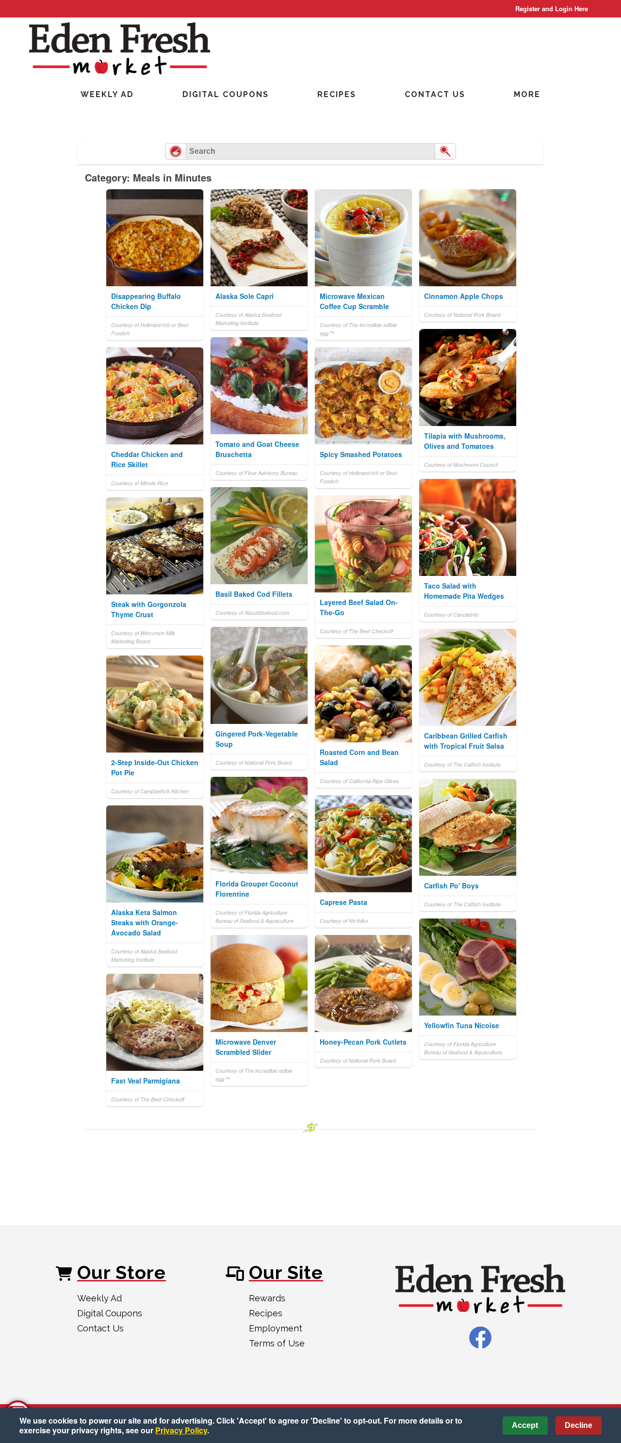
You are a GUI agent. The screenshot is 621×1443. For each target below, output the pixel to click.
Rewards (267, 1298)
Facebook (480, 1338)
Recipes (336, 94)
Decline (578, 1425)
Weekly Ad (107, 94)
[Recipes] (175, 151)
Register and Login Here (551, 8)
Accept (525, 1425)
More (527, 94)
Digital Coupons (225, 94)
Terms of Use (277, 1343)
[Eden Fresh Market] (480, 1289)
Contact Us (435, 94)
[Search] (445, 151)
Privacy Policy (181, 1430)
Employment (275, 1328)
